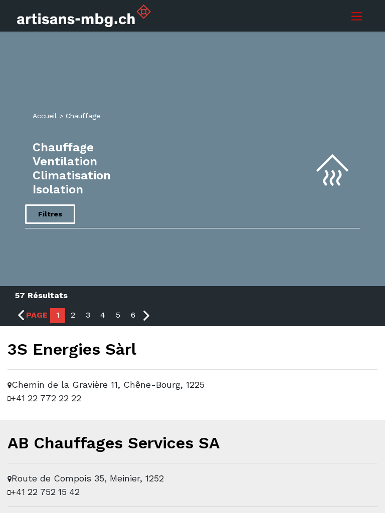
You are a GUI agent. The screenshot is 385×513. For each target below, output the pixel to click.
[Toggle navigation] (356, 16)
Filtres (50, 214)
